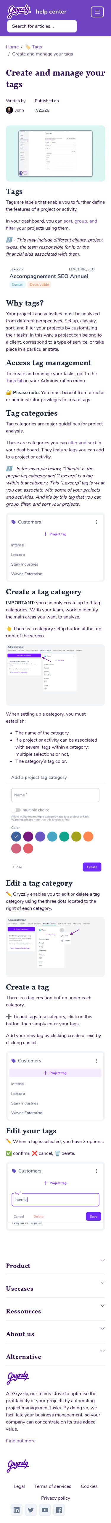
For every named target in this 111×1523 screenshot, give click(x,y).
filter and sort (82, 443)
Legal (19, 1486)
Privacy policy (55, 1498)
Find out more (21, 1441)
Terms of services (52, 1486)
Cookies (89, 1486)
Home (12, 47)
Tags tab (15, 381)
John (19, 110)
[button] (102, 1264)
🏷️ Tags (33, 47)
